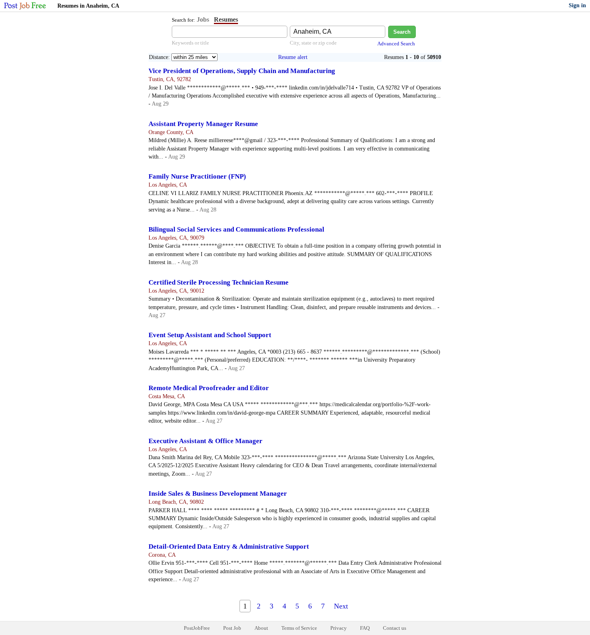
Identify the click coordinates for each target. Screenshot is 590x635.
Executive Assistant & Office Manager (205, 441)
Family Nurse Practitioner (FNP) (197, 176)
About (261, 628)
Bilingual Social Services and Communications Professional (236, 229)
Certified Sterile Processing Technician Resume (219, 282)
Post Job (232, 628)
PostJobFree (197, 628)
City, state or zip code (313, 43)
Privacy (338, 628)
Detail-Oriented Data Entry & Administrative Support (229, 546)
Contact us (394, 628)
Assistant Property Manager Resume (203, 124)
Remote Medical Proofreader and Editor (209, 388)
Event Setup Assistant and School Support (210, 335)
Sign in (577, 5)
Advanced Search (396, 44)
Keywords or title (190, 43)
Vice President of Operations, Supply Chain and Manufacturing (242, 71)
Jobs (203, 19)
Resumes (226, 19)
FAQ (365, 628)
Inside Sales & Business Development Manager (218, 493)
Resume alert (292, 57)
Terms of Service (299, 628)
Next (341, 606)
